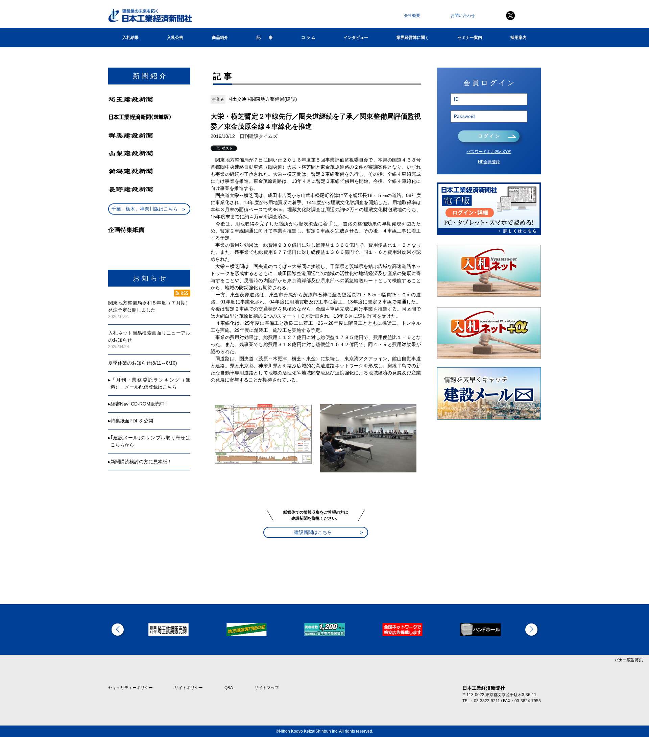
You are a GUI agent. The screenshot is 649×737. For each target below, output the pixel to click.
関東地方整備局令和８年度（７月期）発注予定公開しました (149, 306)
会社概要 (412, 15)
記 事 (265, 37)
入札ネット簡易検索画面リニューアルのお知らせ (149, 336)
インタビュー (356, 37)
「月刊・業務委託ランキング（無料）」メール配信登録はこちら (150, 383)
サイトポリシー (188, 687)
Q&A (228, 687)
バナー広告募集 (629, 660)
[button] (118, 629)
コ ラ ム (308, 37)
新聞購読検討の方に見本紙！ (141, 461)
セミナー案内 (470, 37)
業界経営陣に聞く (412, 37)
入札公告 (175, 37)
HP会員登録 (489, 161)
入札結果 (130, 37)
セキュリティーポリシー (130, 687)
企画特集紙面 (126, 229)
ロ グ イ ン (489, 136)
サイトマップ (267, 687)
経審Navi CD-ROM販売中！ (140, 404)
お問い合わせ (463, 15)
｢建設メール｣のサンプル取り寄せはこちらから (150, 441)
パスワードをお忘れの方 (488, 151)
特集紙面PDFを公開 (132, 420)
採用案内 (518, 37)
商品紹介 (220, 37)
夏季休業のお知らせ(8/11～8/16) (142, 363)
